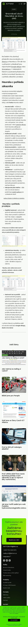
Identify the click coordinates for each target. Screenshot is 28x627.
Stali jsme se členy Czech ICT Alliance (13, 421)
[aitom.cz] (7, 4)
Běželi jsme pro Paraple (11, 396)
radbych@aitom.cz (10, 553)
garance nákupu (21, 124)
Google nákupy (16, 67)
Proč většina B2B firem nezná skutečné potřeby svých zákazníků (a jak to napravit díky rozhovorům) (13, 476)
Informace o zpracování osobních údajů (10, 616)
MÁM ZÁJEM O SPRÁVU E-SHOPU (14, 198)
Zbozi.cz (4, 62)
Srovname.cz (6, 69)
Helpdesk (6, 556)
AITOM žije (14, 34)
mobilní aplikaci (16, 192)
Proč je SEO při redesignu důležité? (12, 448)
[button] (14, 9)
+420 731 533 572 (9, 550)
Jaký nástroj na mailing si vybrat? (11, 370)
